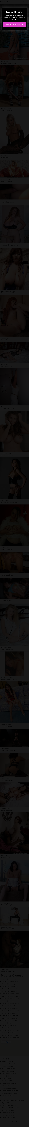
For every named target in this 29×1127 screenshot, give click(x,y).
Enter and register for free (14, 24)
